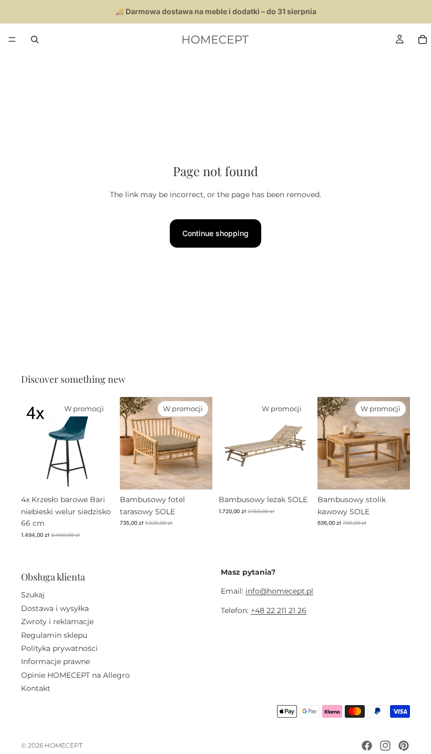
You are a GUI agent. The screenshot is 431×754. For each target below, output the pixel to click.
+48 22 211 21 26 (278, 610)
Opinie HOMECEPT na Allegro (75, 675)
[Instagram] (385, 745)
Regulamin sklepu (54, 635)
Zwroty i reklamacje (57, 621)
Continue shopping (215, 233)
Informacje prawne (55, 661)
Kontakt (35, 688)
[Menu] (12, 39)
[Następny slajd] (102, 443)
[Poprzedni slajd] (32, 443)
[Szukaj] (34, 39)
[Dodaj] (97, 473)
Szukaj (33, 595)
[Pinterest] (403, 745)
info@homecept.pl (279, 591)
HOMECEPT (64, 745)
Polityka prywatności (59, 648)
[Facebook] (367, 745)
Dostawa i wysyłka (55, 608)
